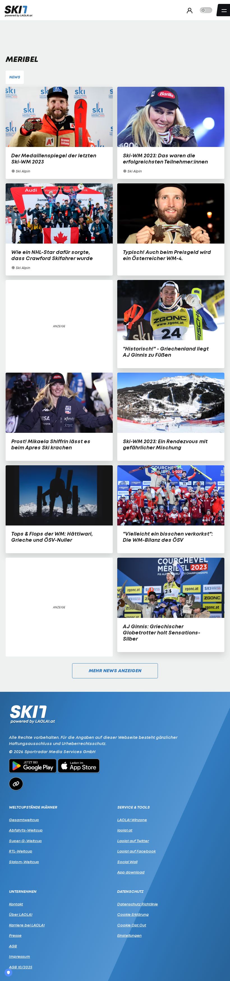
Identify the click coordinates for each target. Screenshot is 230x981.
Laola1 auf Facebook (136, 851)
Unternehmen (22, 891)
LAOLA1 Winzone (132, 820)
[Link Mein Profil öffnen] (188, 10)
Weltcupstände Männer (33, 807)
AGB (13, 946)
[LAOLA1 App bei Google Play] (32, 766)
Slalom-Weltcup (24, 861)
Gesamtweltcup (24, 820)
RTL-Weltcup (20, 851)
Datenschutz (130, 891)
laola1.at (124, 830)
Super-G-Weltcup (25, 840)
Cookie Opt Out (131, 925)
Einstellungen (129, 935)
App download (130, 872)
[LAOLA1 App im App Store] (79, 766)
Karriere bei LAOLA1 (27, 925)
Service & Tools (133, 807)
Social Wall (127, 861)
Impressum (19, 956)
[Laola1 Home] (32, 713)
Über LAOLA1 (20, 914)
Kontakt (16, 904)
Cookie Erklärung (133, 914)
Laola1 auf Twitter (133, 840)
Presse (15, 935)
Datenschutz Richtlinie (137, 904)
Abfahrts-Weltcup (26, 830)
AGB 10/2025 (20, 967)
